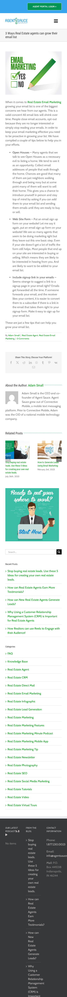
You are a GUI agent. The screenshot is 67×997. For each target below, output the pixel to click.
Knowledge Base (18, 661)
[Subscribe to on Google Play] (6, 834)
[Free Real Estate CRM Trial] (32, 490)
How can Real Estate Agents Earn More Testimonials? (33, 911)
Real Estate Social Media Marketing (28, 781)
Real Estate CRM (18, 677)
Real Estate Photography (23, 765)
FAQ (10, 653)
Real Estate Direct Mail (21, 685)
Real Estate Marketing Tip (23, 749)
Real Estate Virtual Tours (22, 805)
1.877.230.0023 (55, 844)
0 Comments (23, 338)
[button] (8, 459)
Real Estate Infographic (21, 701)
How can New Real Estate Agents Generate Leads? (33, 945)
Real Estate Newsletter (21, 757)
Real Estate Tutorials (20, 789)
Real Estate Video (18, 797)
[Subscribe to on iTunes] (18, 831)
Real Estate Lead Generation (25, 709)
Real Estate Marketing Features (26, 725)
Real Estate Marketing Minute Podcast (30, 733)
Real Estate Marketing (21, 717)
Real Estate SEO (17, 773)
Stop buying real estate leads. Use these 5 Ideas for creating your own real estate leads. (33, 575)
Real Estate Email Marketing (44, 102)
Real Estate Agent (30, 335)
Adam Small (14, 335)
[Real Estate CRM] (16, 19)
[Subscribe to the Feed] (16, 831)
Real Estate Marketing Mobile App (28, 741)
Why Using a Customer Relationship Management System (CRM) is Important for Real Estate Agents (32, 616)
